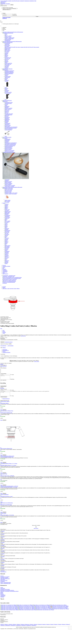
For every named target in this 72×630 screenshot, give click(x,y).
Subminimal (7, 180)
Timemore (6, 81)
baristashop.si (34, 625)
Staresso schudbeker (8, 184)
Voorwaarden (2, 579)
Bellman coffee (7, 212)
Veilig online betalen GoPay (5, 578)
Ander (6, 136)
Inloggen (37, 16)
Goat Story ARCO (8, 93)
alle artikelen (5, 283)
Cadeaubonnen (26, 0)
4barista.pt (48, 624)
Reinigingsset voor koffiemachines (6, 504)
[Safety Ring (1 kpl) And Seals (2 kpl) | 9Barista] (60, 606)
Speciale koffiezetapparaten (17, 41)
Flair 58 (6, 47)
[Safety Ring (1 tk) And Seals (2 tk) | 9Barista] (43, 607)
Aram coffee (7, 210)
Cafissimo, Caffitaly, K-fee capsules (11, 193)
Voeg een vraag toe (4, 396)
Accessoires (9, 137)
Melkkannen (7, 120)
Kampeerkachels (7, 40)
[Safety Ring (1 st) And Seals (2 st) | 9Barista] (43, 606)
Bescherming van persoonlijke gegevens (7, 590)
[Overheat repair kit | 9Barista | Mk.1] (6, 410)
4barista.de (23, 624)
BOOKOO (6, 214)
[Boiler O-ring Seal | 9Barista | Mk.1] (13, 446)
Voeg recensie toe (3, 571)
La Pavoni (6, 52)
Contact (13, 0)
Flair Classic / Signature (20, 47)
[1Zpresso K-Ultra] (3, 473)
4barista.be (36, 624)
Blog (15, 0)
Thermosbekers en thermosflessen (10, 143)
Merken (1, 593)
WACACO (6, 257)
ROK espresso (7, 50)
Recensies (18, 0)
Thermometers (7, 124)
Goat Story (6, 235)
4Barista (6, 206)
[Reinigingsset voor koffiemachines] (6, 502)
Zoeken (12, 4)
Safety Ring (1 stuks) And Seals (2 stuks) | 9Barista (11, 288)
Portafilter (6, 122)
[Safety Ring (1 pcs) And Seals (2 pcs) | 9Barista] (59, 607)
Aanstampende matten (8, 114)
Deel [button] (1, 328)
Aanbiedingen (31, 0)
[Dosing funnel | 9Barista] (4, 401)
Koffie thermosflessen (8, 147)
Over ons (1, 0)
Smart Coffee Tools (8, 64)
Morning (6, 62)
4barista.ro (14, 624)
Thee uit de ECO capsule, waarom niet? (9, 280)
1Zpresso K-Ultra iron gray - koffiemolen (7, 475)
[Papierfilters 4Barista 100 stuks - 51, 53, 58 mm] (8, 463)
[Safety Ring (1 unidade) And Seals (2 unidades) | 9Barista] (51, 606)
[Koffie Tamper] (3, 513)
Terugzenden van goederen (4, 576)
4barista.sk (2, 624)
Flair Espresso (7, 231)
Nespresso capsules (8, 191)
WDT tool (6, 112)
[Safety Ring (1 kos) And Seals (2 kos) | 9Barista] (45, 609)
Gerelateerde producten (6, 352)
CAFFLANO (7, 218)
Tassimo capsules (7, 200)
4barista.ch (68, 624)
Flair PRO (14, 47)
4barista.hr (31, 624)
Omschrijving (5, 349)
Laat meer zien (23, 335)
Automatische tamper (8, 103)
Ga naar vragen (36, 361)
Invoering (4, 286)
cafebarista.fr (2, 625)
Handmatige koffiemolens (9, 71)
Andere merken (7, 77)
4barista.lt (59, 624)
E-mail (4, 331)
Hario (6, 99)
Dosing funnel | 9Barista (4, 403)
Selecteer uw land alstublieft (7, 8)
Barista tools (9, 100)
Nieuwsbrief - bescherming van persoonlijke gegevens (9, 591)
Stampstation (7, 118)
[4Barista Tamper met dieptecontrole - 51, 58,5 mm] (9, 486)
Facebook (4, 332)
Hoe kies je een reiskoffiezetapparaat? (9, 282)
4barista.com (27, 624)
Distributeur (7, 107)
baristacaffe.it (23, 625)
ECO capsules (7, 221)
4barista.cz (6, 624)
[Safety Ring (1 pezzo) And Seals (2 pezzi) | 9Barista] (9, 609)
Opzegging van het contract (5, 589)
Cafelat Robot (7, 44)
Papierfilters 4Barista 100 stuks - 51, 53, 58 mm (8, 465)
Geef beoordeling (10, 345)
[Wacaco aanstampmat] (4, 494)
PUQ (5, 244)
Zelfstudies (2, 596)
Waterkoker (6, 141)
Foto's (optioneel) (3, 380)
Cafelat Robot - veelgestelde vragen (8, 276)
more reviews (36, 528)
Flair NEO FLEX (27, 47)
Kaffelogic (6, 261)
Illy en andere (7, 202)
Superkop (6, 67)
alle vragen (2, 388)
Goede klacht (2, 588)
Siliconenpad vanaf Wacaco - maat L (6, 496)
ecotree (6, 223)
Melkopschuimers (12, 152)
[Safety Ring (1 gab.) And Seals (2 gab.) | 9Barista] (9, 607)
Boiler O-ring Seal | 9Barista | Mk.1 (6, 448)
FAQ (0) (4, 351)
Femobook (6, 91)
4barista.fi (52, 624)
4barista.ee (64, 624)
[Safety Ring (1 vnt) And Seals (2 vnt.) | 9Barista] (26, 607)
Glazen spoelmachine (8, 129)
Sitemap (1, 592)
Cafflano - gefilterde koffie (9, 38)
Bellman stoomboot (8, 182)
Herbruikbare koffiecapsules (17, 187)
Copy (3, 330)
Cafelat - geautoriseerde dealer (5, 583)
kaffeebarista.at (7, 625)
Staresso (6, 250)
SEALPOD (7, 248)
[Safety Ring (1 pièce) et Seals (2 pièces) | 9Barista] (9, 608)
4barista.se (44, 624)
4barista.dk (40, 624)
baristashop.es (28, 625)
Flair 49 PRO (9, 47)
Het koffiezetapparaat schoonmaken (11, 127)
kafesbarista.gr (13, 625)
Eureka (6, 79)
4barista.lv (56, 624)
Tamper (6, 105)
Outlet (35, 0)
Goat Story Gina (7, 58)
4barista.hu (10, 624)
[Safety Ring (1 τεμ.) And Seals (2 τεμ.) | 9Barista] (43, 608)
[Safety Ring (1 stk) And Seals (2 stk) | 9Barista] (26, 606)
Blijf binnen (6, 9)
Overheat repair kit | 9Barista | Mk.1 (6, 412)
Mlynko (6, 89)
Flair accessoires (36, 47)
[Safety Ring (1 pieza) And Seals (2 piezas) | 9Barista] (28, 609)
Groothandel (22, 0)
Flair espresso (7, 46)
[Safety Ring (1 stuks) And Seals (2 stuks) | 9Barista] (13, 315)
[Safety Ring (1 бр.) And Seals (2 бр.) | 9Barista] (60, 608)
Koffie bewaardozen (8, 149)
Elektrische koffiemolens (9, 73)
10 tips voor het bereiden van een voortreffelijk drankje (12, 278)
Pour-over (6, 60)
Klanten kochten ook (6, 398)
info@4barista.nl (3, 1)
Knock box (6, 116)
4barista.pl (18, 624)
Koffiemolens (10, 68)
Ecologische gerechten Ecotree (10, 145)
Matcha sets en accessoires (9, 151)
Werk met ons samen (3, 580)
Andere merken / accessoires (9, 186)
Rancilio (6, 56)
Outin (6, 34)
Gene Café (6, 233)
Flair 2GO (31, 47)
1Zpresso (6, 75)
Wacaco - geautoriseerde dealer (5, 582)
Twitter (4, 333)
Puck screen (7, 110)
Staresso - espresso (8, 36)
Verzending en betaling (7, 0)
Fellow (6, 87)
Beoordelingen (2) (6, 350)
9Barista (6, 54)
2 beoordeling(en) (3, 345)
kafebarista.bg (18, 625)
